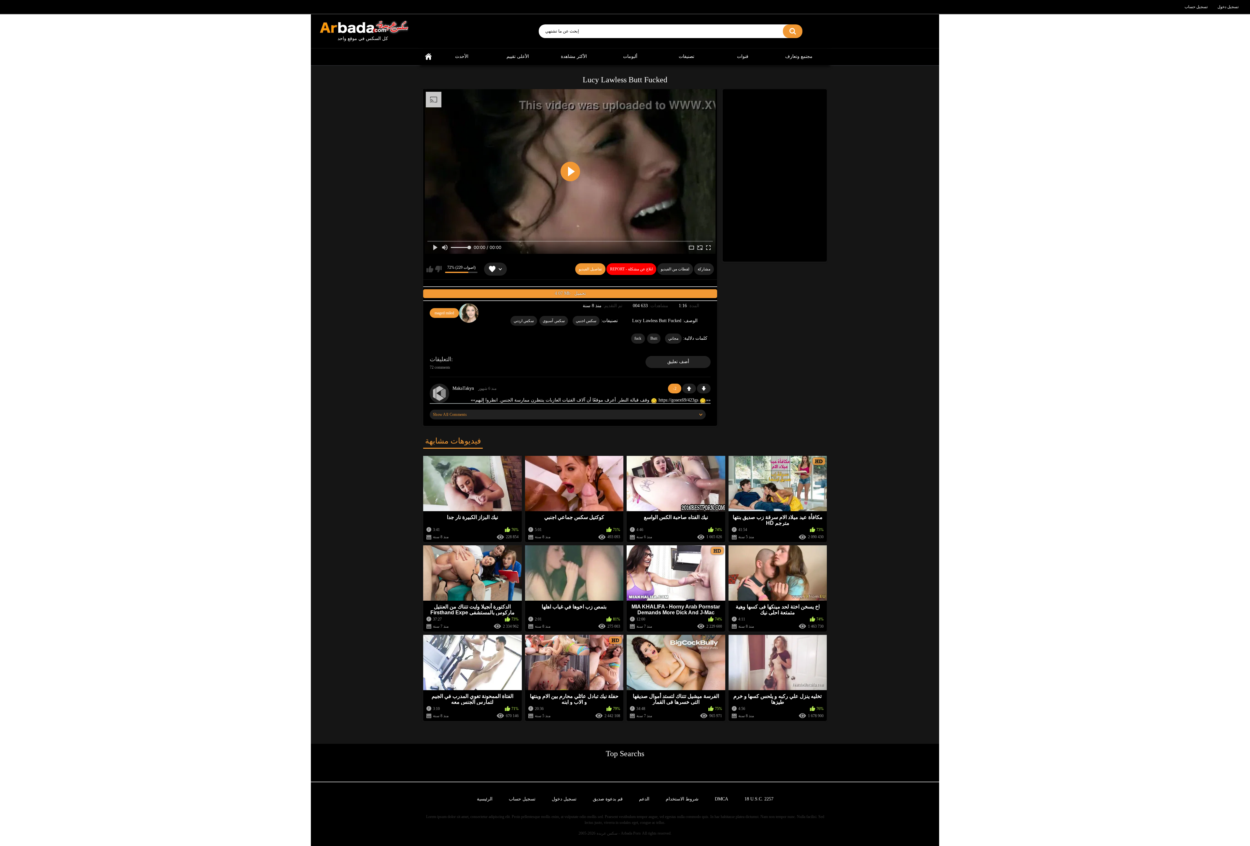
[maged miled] (469, 313)
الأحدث (461, 56)
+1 (689, 388)
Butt (653, 338)
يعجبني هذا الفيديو (429, 269)
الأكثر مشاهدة (574, 56)
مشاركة (704, 269)
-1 (704, 388)
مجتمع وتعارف (798, 56)
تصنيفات (686, 56)
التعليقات (440, 359)
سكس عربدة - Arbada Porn (619, 833)
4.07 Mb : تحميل (570, 293)
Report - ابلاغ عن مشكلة (631, 269)
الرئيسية (428, 56)
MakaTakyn (463, 388)
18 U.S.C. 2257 (758, 799)
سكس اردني (524, 321)
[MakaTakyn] (439, 393)
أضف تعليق (678, 361)
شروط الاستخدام (682, 799)
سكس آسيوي (553, 321)
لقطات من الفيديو (675, 269)
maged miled (444, 313)
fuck (638, 338)
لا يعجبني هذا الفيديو (438, 269)
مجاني (673, 338)
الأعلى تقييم (518, 56)
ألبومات (630, 56)
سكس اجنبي (586, 321)
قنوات (742, 56)
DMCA (721, 799)
